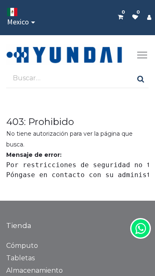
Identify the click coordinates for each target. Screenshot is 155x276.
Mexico (18, 21)
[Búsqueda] (141, 78)
